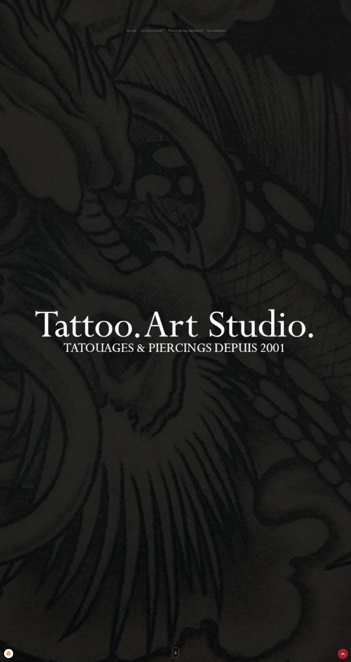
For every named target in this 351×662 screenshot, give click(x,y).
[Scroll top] (343, 654)
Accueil (131, 30)
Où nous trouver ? (152, 30)
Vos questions (216, 30)
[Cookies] (8, 653)
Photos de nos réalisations (185, 30)
